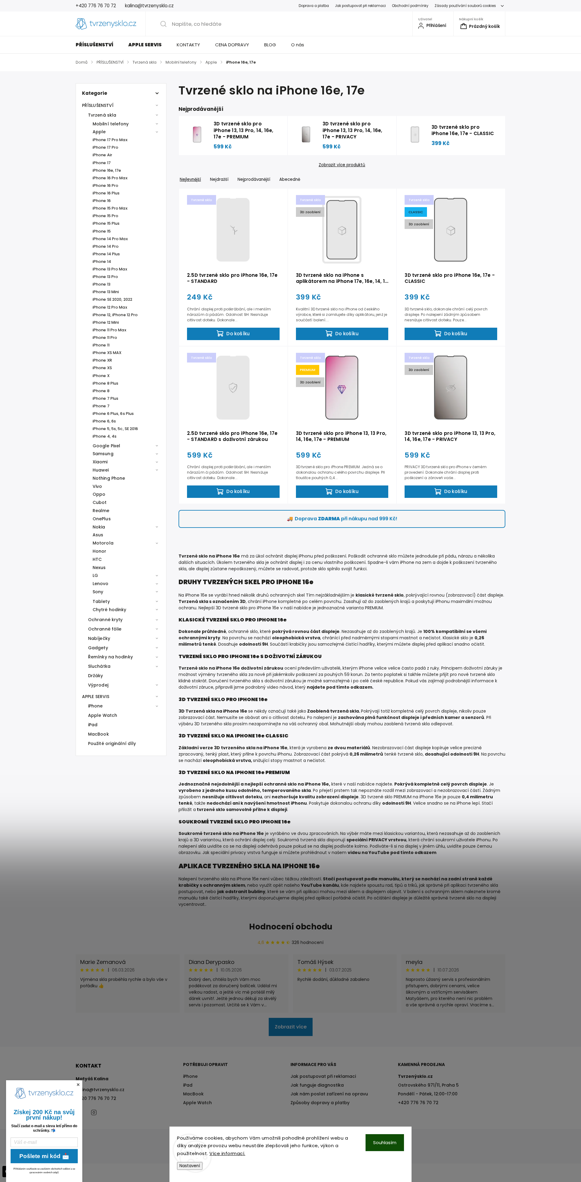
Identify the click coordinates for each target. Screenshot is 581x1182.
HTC (97, 559)
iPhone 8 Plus (105, 383)
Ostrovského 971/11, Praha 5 (428, 1085)
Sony (98, 592)
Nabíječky (99, 638)
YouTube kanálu (320, 885)
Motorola (103, 543)
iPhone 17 (102, 162)
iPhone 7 (101, 406)
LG (95, 575)
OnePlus (102, 519)
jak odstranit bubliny (241, 892)
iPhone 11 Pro (105, 337)
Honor (100, 551)
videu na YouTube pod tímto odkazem (392, 852)
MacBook (98, 734)
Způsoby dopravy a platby (320, 1103)
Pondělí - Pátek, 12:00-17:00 (428, 1094)
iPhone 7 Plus (105, 398)
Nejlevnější (190, 179)
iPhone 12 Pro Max (110, 307)
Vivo (97, 486)
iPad (92, 725)
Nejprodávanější (254, 179)
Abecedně (289, 179)
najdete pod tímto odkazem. (340, 687)
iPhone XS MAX (107, 352)
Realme (101, 511)
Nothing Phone (109, 478)
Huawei (101, 470)
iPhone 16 (102, 200)
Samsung (103, 454)
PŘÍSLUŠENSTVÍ (97, 105)
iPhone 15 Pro (105, 215)
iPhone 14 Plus (106, 254)
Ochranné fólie (104, 629)
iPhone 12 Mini (106, 322)
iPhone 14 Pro (106, 246)
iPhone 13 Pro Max (110, 269)
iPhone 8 (101, 390)
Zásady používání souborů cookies (465, 5)
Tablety (101, 601)
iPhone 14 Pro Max (110, 238)
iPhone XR (102, 360)
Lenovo (101, 584)
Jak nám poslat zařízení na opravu (329, 1094)
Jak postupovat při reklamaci (360, 5)
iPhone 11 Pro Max (109, 330)
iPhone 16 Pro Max (110, 177)
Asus (98, 535)
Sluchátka (99, 666)
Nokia (99, 527)
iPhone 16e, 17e (107, 170)
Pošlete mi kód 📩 (44, 1156)
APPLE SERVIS (95, 697)
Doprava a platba (314, 5)
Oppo (99, 494)
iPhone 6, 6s (104, 421)
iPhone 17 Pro (105, 147)
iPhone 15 (102, 231)
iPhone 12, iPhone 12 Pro (115, 314)
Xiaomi (100, 462)
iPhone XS (102, 367)
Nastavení (189, 1166)
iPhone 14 (102, 261)
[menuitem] (98, 44)
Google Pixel (106, 446)
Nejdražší (219, 179)
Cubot (100, 502)
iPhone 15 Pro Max (110, 208)
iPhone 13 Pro (105, 276)
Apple (99, 132)
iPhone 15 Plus (106, 223)
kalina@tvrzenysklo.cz (100, 1090)
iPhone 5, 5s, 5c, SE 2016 (115, 428)
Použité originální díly (112, 743)
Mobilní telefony (111, 124)
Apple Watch (102, 715)
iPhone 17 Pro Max (110, 139)
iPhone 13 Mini (106, 291)
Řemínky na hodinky (110, 657)
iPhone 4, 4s (105, 436)
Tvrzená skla (102, 115)
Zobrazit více (291, 1026)
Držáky (95, 676)
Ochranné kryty (105, 620)
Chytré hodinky (109, 610)
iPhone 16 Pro (105, 185)
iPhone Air (102, 154)
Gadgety (98, 648)
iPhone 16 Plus (106, 193)
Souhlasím (384, 1142)
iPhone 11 (101, 345)
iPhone (95, 706)
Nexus (99, 568)
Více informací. (227, 1153)
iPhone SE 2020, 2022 (112, 299)
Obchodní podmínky (410, 5)
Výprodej (98, 685)
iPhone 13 (101, 284)
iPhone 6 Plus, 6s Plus (113, 413)
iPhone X (101, 375)
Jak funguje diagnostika (317, 1085)
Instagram (93, 1112)
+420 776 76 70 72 (96, 1098)
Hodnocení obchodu (290, 926)
